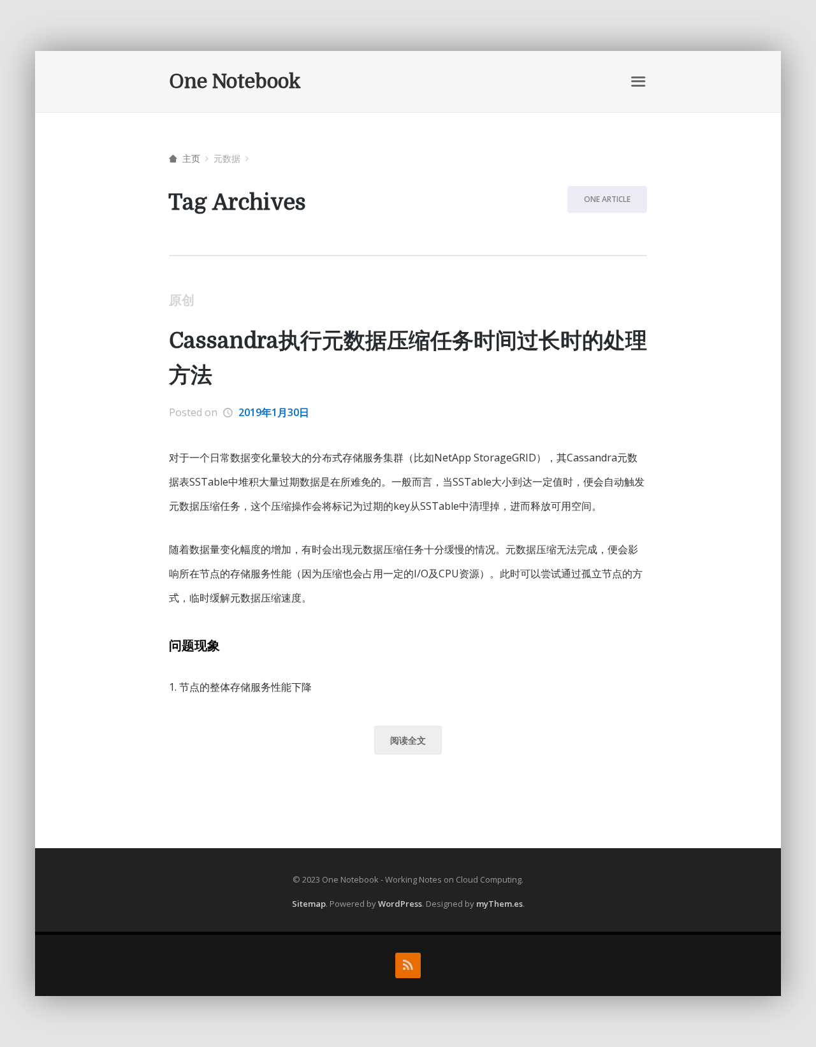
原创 (181, 299)
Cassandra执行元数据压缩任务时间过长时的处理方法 (408, 357)
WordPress (400, 903)
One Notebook (235, 81)
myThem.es (499, 903)
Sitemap (309, 903)
